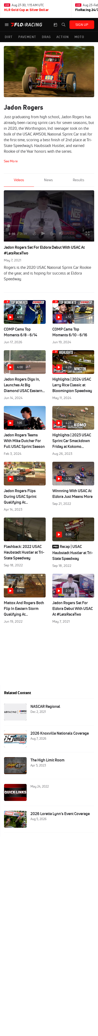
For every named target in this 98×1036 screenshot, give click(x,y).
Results (78, 180)
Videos (19, 180)
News (48, 180)
